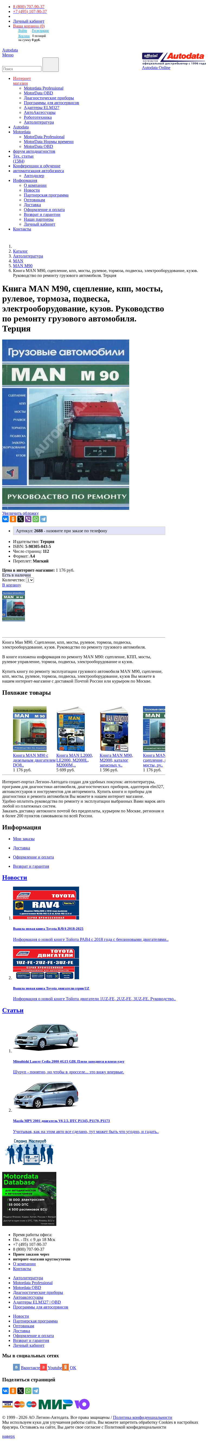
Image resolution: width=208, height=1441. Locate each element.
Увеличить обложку (20, 513)
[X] (20, 519)
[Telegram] (43, 519)
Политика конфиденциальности (142, 1417)
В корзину (11, 585)
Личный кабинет (28, 21)
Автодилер (34, 175)
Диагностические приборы (49, 98)
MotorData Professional (44, 136)
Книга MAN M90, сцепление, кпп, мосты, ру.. (159, 760)
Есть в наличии (16, 575)
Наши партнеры (39, 219)
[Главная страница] (19, 246)
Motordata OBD (27, 1287)
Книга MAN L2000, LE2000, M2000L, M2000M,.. (74, 760)
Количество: (14, 580)
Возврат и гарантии (42, 214)
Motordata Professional (43, 88)
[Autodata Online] (174, 59)
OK (73, 1367)
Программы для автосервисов (51, 102)
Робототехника (38, 117)
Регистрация (40, 30)
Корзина (24, 36)
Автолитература (39, 122)
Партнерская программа (46, 195)
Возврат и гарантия (31, 1340)
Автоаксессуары (28, 1297)
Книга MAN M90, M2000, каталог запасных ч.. (116, 760)
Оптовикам (34, 200)
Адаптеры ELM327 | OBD (37, 1302)
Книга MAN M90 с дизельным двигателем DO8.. (34, 760)
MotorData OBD (38, 93)
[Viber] (28, 519)
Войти (22, 30)
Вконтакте (30, 1367)
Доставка (32, 204)
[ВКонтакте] (5, 519)
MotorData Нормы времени (49, 141)
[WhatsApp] (35, 519)
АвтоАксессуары (40, 112)
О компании (35, 185)
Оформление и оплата (44, 209)
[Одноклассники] (13, 519)
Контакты (22, 1268)
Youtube (55, 1367)
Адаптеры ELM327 (41, 107)
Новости (32, 190)
